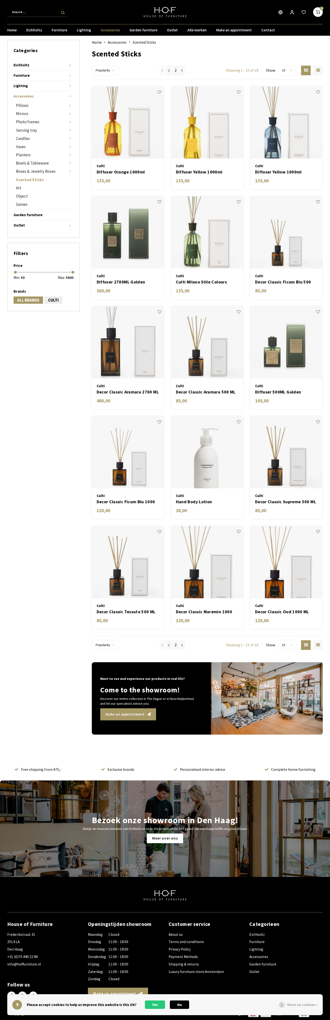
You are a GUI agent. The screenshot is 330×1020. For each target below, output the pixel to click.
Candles (23, 138)
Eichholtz (34, 30)
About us (176, 934)
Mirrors (22, 113)
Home (12, 30)
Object (22, 196)
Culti (53, 300)
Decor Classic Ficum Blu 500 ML (283, 282)
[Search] (63, 12)
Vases (21, 146)
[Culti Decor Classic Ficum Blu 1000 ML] (128, 452)
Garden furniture (143, 30)
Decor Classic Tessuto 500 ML (126, 611)
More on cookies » (302, 1004)
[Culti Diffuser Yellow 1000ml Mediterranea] (207, 123)
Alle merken (197, 30)
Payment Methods (183, 956)
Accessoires (110, 30)
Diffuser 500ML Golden (278, 392)
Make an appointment (234, 30)
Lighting (84, 30)
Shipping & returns (184, 964)
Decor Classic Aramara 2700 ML (128, 392)
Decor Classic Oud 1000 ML (282, 611)
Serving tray (26, 130)
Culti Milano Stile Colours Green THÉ (201, 282)
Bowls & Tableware (32, 163)
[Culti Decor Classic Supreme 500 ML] (286, 452)
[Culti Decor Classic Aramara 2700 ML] (128, 342)
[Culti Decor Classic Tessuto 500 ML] (128, 562)
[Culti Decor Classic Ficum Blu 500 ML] (286, 232)
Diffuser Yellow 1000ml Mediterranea (199, 172)
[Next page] (182, 70)
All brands (28, 300)
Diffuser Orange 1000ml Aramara (121, 172)
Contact (268, 30)
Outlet (172, 30)
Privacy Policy (180, 949)
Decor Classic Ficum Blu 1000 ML (126, 502)
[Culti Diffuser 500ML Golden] (286, 342)
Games (22, 204)
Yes (155, 1004)
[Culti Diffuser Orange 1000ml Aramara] (128, 123)
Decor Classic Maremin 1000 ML (204, 612)
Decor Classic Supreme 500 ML (285, 501)
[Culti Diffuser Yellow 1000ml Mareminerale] (286, 123)
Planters (23, 155)
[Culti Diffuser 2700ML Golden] (128, 232)
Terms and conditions (186, 941)
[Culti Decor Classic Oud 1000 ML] (286, 562)
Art (18, 188)
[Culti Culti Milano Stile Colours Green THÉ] (207, 232)
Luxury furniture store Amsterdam (196, 971)
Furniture (59, 30)
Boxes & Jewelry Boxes (36, 171)
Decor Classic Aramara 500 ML (206, 392)
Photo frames (27, 121)
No (179, 1004)
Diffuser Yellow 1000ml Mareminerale (278, 172)
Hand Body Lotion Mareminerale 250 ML (197, 502)
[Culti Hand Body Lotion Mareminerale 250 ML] (207, 452)
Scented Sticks (30, 179)
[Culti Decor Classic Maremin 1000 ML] (207, 562)
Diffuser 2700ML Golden (121, 282)
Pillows (22, 105)
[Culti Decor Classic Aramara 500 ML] (207, 342)
